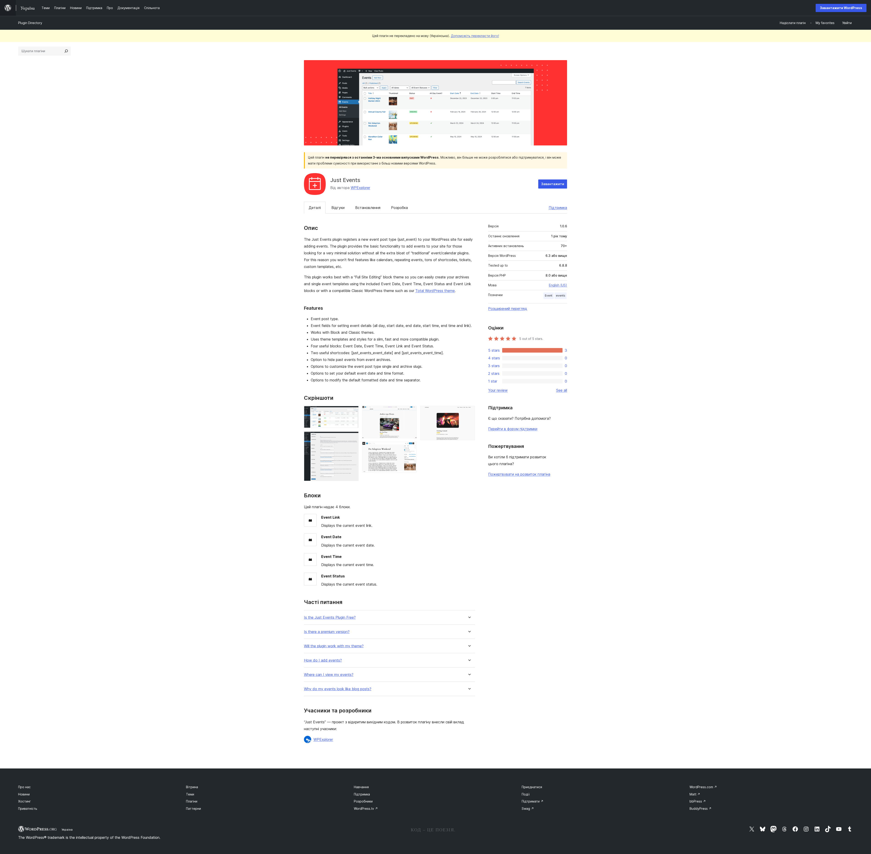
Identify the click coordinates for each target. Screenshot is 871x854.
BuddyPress (701, 808)
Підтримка (558, 207)
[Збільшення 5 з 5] (469, 412)
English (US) (558, 285)
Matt (695, 794)
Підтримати (532, 801)
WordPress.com (703, 787)
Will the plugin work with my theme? (334, 646)
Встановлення (367, 207)
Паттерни (193, 808)
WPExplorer (360, 187)
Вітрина (192, 787)
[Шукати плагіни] (66, 51)
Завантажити (552, 184)
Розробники (363, 801)
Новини (24, 794)
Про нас (24, 787)
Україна (67, 829)
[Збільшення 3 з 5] (410, 412)
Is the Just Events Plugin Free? (330, 617)
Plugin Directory (30, 23)
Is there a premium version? (327, 632)
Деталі (315, 207)
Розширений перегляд (507, 308)
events (560, 295)
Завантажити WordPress (841, 8)
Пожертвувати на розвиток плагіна (519, 474)
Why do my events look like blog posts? (337, 689)
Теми (190, 794)
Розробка (399, 207)
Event (548, 295)
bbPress (698, 801)
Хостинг (24, 801)
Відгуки (338, 207)
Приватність (27, 808)
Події (526, 794)
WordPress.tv (366, 808)
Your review (498, 390)
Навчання (361, 787)
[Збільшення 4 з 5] (410, 448)
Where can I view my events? (328, 674)
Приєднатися (532, 787)
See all (561, 390)
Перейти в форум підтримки (512, 429)
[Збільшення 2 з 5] (352, 437)
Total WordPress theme (435, 290)
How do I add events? (323, 660)
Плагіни (191, 801)
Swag (528, 808)
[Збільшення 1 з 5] (352, 412)
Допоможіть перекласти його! (475, 36)
